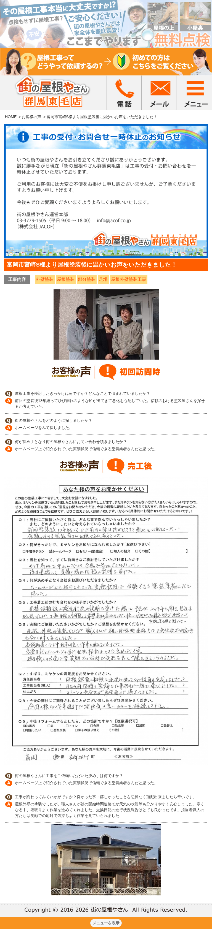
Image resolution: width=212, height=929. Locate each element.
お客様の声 (31, 117)
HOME (11, 117)
